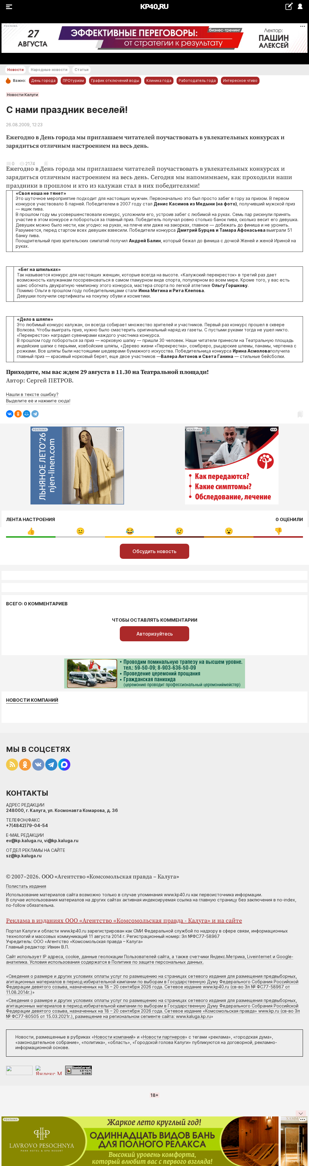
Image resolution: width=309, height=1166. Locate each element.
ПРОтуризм (73, 80)
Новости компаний (32, 700)
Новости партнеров (164, 1036)
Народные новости (49, 69)
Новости (15, 69)
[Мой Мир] (26, 413)
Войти (300, 7)
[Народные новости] (289, 6)
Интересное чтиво (240, 80)
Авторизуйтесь (154, 634)
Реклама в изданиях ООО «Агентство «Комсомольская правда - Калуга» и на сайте (124, 921)
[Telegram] (35, 413)
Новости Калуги (22, 94)
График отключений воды (115, 80)
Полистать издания (26, 886)
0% (31, 531)
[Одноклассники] (18, 413)
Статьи (81, 69)
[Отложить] (46, 163)
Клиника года (158, 80)
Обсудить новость (154, 551)
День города (43, 80)
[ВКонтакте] (9, 413)
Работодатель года (197, 80)
